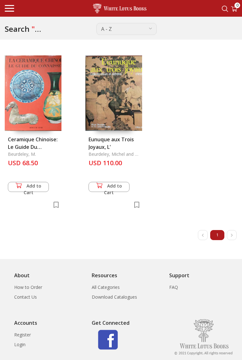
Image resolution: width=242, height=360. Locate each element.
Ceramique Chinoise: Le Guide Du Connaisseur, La (33, 147)
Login (20, 344)
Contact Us (25, 297)
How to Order (28, 287)
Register (22, 335)
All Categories (106, 287)
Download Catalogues (114, 297)
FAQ (173, 287)
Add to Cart (33, 187)
